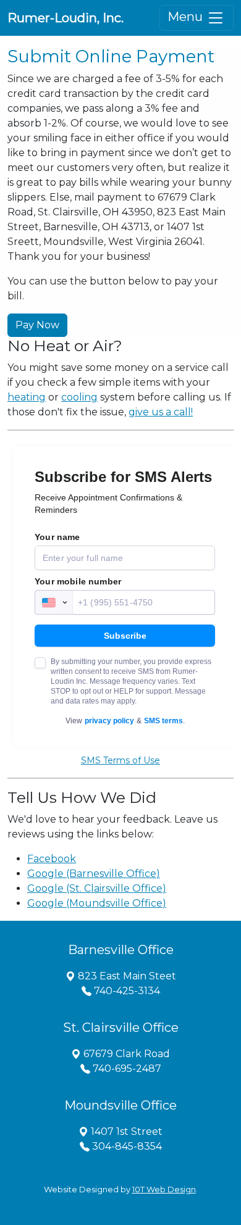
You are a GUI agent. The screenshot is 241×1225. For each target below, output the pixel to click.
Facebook (51, 859)
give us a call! (161, 412)
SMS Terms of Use (120, 760)
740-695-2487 (125, 1068)
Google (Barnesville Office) (93, 873)
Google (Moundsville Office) (96, 903)
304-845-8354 (126, 1146)
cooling (79, 397)
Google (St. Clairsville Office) (96, 888)
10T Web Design (164, 1189)
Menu (186, 16)
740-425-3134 (125, 991)
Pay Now (37, 325)
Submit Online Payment (110, 56)
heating (26, 397)
